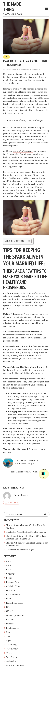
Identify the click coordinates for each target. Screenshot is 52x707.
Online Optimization (15, 615)
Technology (11, 644)
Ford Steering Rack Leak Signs (20, 549)
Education (10, 590)
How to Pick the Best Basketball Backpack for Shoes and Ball (27, 544)
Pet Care (10, 619)
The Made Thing (12, 6)
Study (8, 636)
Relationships (12, 627)
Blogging (10, 573)
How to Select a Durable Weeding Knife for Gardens (25, 526)
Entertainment (13, 594)
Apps (8, 561)
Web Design (11, 657)
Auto (8, 565)
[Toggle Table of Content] (28, 241)
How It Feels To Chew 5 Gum (24, 471)
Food (8, 598)
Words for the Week (15, 665)
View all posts (13, 502)
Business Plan (12, 582)
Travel (9, 652)
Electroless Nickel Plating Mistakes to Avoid (26, 532)
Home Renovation (14, 602)
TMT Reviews (12, 648)
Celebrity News (13, 586)
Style (8, 640)
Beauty (9, 569)
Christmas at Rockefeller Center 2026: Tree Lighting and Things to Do (26, 537)
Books (9, 577)
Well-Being (11, 661)
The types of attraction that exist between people (27, 462)
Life (6, 57)
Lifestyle (10, 611)
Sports (9, 632)
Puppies (10, 623)
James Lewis (25, 69)
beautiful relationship (23, 151)
